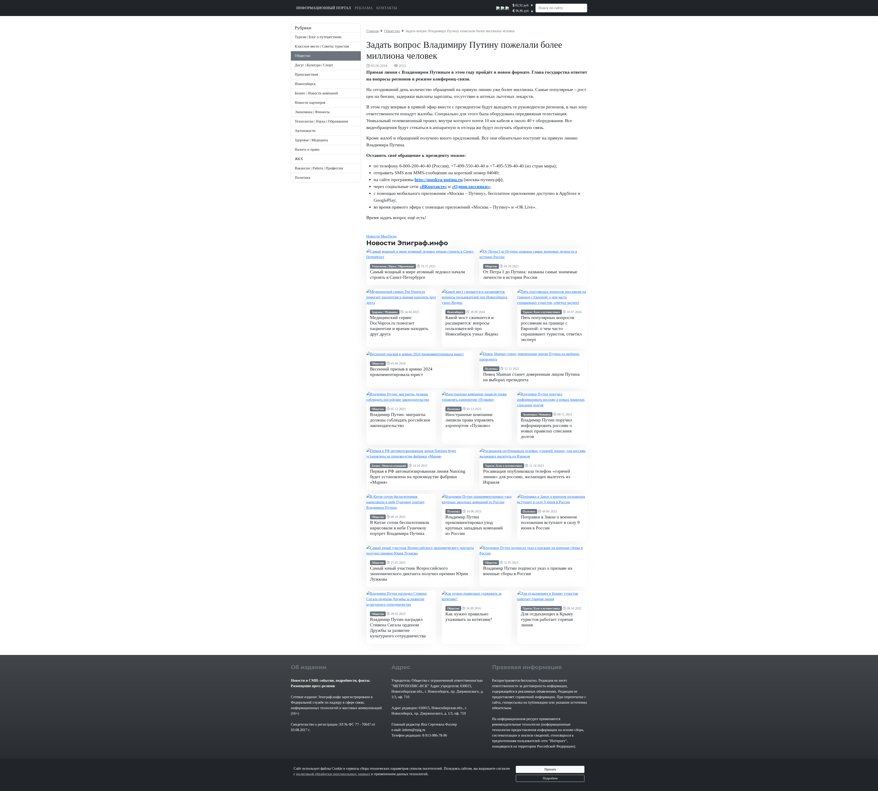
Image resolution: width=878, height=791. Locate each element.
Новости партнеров (310, 103)
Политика (302, 178)
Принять (550, 769)
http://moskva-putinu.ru (439, 179)
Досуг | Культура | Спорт (314, 65)
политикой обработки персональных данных (333, 774)
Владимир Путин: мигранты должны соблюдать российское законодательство (400, 420)
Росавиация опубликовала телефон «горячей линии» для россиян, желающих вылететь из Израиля (526, 477)
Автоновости (305, 131)
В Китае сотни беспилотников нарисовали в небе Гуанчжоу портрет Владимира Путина (399, 528)
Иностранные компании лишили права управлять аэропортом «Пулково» (469, 420)
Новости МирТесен (381, 236)
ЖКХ (299, 159)
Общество (303, 56)
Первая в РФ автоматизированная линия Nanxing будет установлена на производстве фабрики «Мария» (417, 477)
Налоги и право (307, 149)
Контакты (386, 8)
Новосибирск (305, 84)
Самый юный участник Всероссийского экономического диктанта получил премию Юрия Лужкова (419, 574)
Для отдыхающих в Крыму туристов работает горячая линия (547, 619)
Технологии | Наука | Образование (321, 121)
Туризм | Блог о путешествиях (318, 37)
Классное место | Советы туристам (322, 46)
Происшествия (306, 74)
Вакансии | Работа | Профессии (319, 168)
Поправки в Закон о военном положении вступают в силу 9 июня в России (550, 522)
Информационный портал (323, 8)
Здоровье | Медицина (311, 140)
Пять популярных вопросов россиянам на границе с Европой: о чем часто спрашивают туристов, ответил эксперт (551, 328)
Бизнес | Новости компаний (316, 93)
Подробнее (550, 778)
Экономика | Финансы (312, 112)
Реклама (364, 8)
